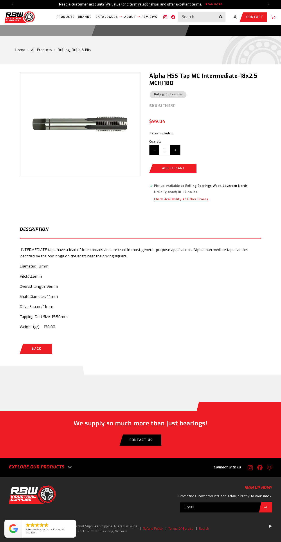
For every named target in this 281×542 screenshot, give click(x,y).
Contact (254, 17)
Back (36, 349)
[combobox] (201, 17)
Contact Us (141, 440)
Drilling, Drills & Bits (74, 50)
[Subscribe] (265, 507)
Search (204, 529)
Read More (213, 4)
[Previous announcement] (12, 4)
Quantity (155, 141)
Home (20, 50)
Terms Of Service (180, 529)
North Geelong (102, 531)
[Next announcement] (268, 4)
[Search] (220, 17)
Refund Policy (153, 529)
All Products (41, 50)
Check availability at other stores (181, 199)
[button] (107, 17)
